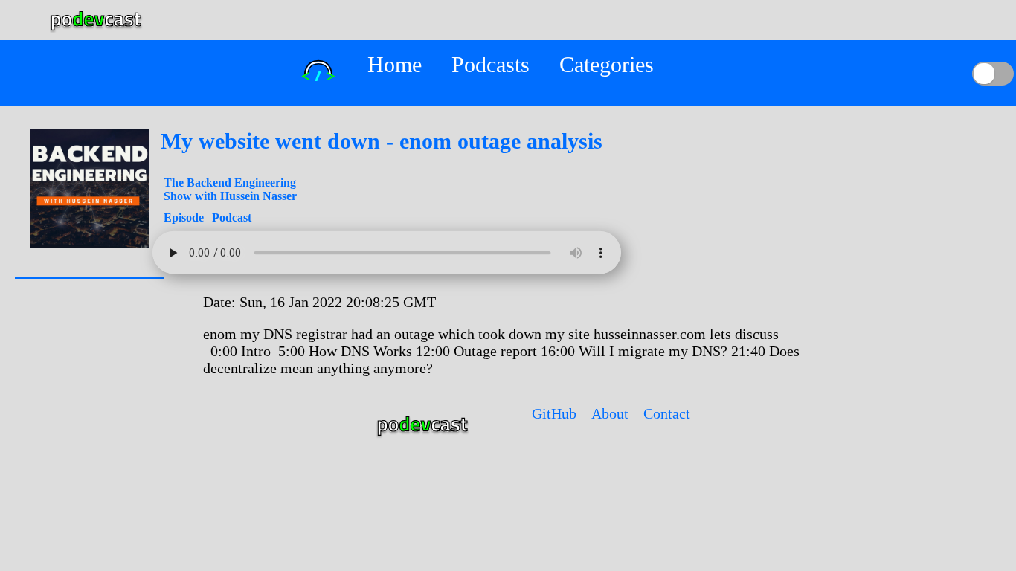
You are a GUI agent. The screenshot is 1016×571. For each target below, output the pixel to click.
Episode (185, 217)
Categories (606, 64)
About (609, 413)
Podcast (231, 217)
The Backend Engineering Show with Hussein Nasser (230, 189)
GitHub (554, 413)
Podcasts (490, 64)
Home (394, 64)
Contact (666, 413)
